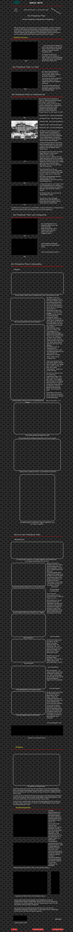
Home (14, 929)
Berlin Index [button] (58, 919)
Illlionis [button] (55, 329)
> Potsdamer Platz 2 (57, 929)
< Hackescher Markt (38, 929)
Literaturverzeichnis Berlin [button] (20, 922)
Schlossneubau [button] (50, 310)
